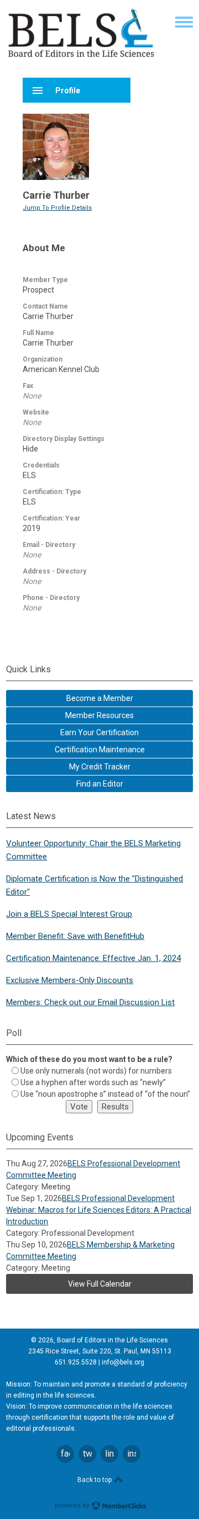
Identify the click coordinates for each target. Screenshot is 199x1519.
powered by (73, 1505)
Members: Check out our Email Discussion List (90, 1002)
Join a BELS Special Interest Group (69, 914)
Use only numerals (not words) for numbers (96, 1070)
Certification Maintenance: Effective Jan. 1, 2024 (93, 958)
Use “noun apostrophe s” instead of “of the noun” (105, 1094)
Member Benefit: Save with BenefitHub (75, 936)
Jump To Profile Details (57, 207)
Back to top (95, 1480)
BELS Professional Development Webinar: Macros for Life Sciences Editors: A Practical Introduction (98, 1210)
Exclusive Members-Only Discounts (69, 980)
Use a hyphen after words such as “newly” (93, 1082)
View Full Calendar (100, 1283)
